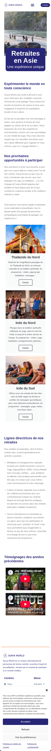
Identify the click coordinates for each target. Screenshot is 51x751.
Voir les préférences (25, 737)
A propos (38, 684)
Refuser (26, 729)
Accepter (25, 721)
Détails (25, 282)
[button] (46, 690)
